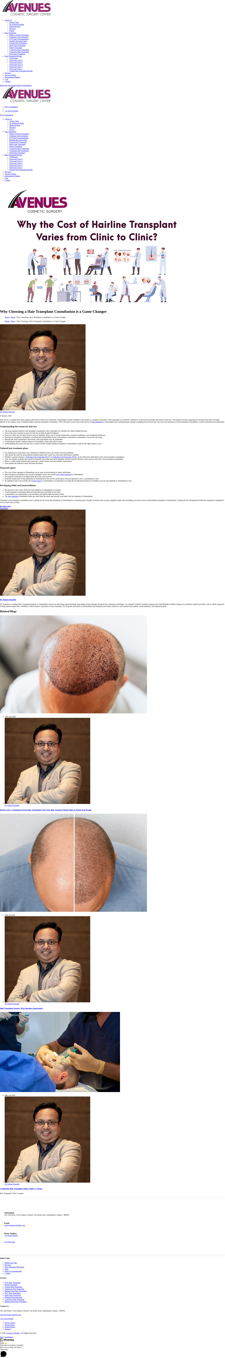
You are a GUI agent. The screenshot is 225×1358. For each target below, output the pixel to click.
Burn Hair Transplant (17, 54)
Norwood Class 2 (15, 69)
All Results (13, 58)
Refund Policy (10, 1327)
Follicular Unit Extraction (18, 37)
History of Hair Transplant (19, 35)
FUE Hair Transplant (12, 1283)
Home (7, 317)
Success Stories (10, 75)
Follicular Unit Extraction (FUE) (64, 457)
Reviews (12, 29)
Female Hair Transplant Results (21, 71)
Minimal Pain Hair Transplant (16, 1302)
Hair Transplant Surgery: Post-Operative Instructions (21, 1008)
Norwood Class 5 (15, 62)
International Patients (12, 77)
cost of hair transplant (64, 474)
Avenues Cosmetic (13, 1333)
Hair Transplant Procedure (14, 1267)
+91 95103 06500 (10, 1236)
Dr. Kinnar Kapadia (16, 24)
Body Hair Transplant (17, 46)
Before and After (11, 1263)
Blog (13, 317)
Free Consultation (6, 115)
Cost (6, 79)
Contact (7, 81)
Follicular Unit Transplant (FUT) (38, 457)
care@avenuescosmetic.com (14, 1225)
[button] (112, 1353)
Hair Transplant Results (13, 56)
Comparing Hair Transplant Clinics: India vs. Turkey (21, 1189)
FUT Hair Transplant (12, 1293)
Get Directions (9, 1242)
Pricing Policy (10, 1325)
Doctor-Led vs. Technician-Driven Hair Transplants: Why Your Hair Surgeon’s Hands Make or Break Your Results (46, 810)
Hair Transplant (10, 33)
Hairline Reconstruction (18, 41)
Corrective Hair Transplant (19, 50)
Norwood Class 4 (15, 65)
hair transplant (13, 496)
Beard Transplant (15, 48)
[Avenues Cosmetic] (26, 16)
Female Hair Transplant (18, 43)
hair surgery (37, 481)
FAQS (11, 31)
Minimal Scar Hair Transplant (16, 1291)
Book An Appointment (13, 1271)
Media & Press (14, 27)
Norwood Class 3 (15, 67)
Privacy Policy (10, 1323)
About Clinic (14, 22)
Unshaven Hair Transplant (19, 52)
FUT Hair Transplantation (19, 39)
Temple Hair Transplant (13, 1287)
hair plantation (97, 422)
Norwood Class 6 (15, 60)
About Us (8, 20)
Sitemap (8, 1329)
